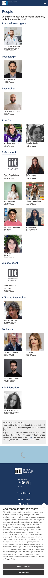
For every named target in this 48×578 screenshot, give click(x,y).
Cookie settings (23, 572)
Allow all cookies (23, 566)
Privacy (31, 437)
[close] (44, 505)
